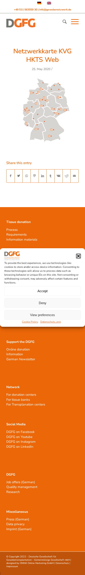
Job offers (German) (20, 482)
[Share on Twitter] (19, 175)
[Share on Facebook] (11, 175)
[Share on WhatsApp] (27, 175)
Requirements (16, 234)
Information (14, 354)
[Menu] (73, 21)
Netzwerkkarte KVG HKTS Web (42, 55)
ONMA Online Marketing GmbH (37, 563)
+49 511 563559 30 (26, 9)
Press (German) (17, 519)
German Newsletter (20, 359)
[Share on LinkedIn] (43, 175)
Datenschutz (62, 563)
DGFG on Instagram (21, 441)
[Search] (62, 21)
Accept (42, 291)
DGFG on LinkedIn (19, 446)
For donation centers (21, 394)
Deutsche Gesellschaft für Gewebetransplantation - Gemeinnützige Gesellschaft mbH (38, 558)
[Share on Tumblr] (50, 175)
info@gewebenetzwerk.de (55, 9)
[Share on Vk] (59, 175)
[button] (78, 256)
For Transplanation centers (25, 404)
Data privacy (15, 524)
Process (12, 230)
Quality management (21, 487)
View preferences (42, 315)
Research (13, 492)
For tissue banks (18, 399)
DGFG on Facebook (20, 432)
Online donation (18, 349)
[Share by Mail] (74, 175)
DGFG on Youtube (19, 437)
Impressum (12, 566)
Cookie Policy (30, 322)
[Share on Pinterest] (35, 175)
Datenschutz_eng (50, 322)
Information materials (21, 239)
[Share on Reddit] (67, 175)
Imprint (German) (19, 529)
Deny (42, 303)
